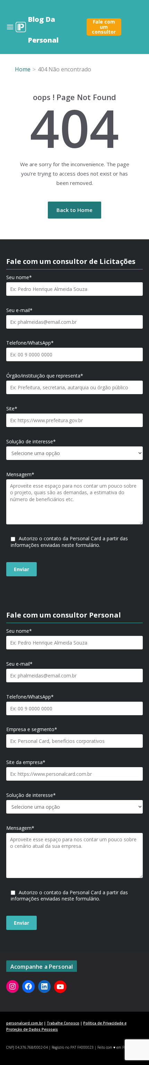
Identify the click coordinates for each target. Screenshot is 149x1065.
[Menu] (10, 27)
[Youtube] (60, 986)
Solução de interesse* (31, 441)
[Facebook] (28, 986)
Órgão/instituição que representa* (44, 376)
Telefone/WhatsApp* (30, 343)
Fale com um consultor (104, 26)
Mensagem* (20, 474)
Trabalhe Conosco (63, 1023)
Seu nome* (19, 277)
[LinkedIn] (44, 986)
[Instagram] (12, 986)
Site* (11, 409)
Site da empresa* (25, 762)
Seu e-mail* (19, 310)
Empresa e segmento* (31, 729)
